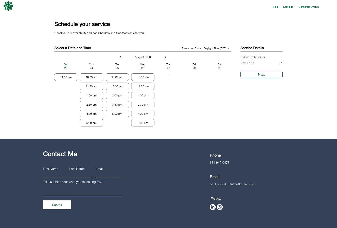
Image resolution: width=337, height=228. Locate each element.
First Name (50, 168)
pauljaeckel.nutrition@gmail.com (232, 184)
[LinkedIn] (213, 207)
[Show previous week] (120, 57)
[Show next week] (165, 57)
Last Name (77, 168)
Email (99, 168)
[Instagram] (220, 207)
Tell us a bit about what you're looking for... (73, 181)
